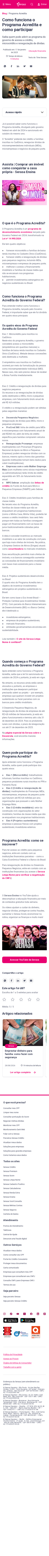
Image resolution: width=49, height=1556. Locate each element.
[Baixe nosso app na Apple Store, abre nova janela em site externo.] (10, 1322)
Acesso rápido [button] (14, 112)
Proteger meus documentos (15, 1263)
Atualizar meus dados (12, 1142)
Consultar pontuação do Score (16, 1117)
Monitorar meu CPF (11, 1125)
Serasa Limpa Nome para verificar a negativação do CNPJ (23, 874)
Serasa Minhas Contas (12, 1205)
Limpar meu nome (11, 1112)
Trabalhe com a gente (12, 1367)
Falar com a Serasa (11, 1134)
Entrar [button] (44, 4)
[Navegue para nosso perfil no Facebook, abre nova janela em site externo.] (31, 1313)
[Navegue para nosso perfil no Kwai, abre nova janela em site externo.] (44, 1313)
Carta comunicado (11, 1268)
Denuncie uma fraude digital (15, 1239)
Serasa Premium (10, 1171)
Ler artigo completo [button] (20, 1072)
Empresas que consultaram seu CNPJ (19, 1276)
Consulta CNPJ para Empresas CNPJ (18, 1280)
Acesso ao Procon (11, 1359)
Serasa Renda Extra (11, 1193)
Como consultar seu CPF (13, 1255)
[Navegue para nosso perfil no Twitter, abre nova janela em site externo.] (24, 1313)
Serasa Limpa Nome (11, 1180)
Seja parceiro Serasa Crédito (15, 1301)
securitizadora (15, 549)
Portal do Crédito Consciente (15, 1259)
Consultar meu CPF (11, 1108)
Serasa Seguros (9, 1210)
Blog (4, 13)
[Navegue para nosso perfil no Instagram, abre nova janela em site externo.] (4, 1313)
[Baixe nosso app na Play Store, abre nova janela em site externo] (27, 1322)
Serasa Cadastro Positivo (14, 1184)
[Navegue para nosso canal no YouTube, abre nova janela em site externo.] (18, 1313)
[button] (5, 66)
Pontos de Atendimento (13, 1226)
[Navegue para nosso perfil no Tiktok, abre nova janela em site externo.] (11, 1313)
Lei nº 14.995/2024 (11, 238)
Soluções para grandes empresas (17, 1151)
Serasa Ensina (9, 1197)
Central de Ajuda (10, 1234)
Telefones (7, 1230)
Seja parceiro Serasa (11, 1296)
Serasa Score (8, 1176)
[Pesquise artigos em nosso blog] (31, 4)
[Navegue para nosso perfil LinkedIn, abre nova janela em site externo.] (38, 1313)
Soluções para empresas (13, 1147)
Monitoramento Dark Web (14, 1129)
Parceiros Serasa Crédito (13, 1138)
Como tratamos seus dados (15, 1155)
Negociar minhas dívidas (13, 1121)
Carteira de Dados (10, 1214)
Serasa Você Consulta (12, 1201)
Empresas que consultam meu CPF (18, 1272)
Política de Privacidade (12, 1355)
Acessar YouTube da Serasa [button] (24, 959)
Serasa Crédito (9, 1167)
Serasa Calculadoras (12, 1188)
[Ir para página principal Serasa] (21, 4)
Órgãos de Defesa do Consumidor (17, 1363)
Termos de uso (9, 1285)
